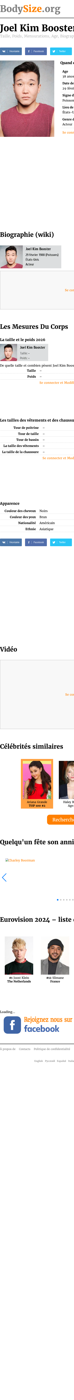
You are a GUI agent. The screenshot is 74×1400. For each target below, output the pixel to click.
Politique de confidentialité (52, 1049)
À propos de (8, 1049)
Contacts (24, 1049)
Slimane (55, 979)
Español (61, 1061)
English (38, 1061)
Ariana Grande (37, 803)
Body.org (30, 9)
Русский (50, 1061)
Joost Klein (19, 979)
